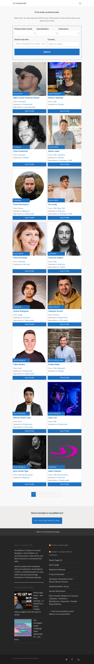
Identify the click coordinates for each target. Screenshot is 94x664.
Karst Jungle (54, 565)
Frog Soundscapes (56, 574)
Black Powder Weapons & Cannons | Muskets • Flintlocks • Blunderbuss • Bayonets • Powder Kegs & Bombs (63, 600)
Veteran (61, 104)
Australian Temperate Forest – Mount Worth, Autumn (61, 580)
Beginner (26, 211)
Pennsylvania (62, 474)
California (61, 155)
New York (61, 208)
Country (51, 39)
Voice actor (17, 93)
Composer (17, 147)
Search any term (21, 39)
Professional (27, 104)
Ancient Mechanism (57, 591)
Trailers (62, 267)
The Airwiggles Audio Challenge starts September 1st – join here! (28, 630)
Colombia (22, 101)
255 (51, 494)
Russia (20, 208)
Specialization (43, 29)
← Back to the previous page (47, 532)
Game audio (29, 213)
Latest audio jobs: (60, 545)
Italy (55, 261)
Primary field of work (23, 29)
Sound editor (53, 147)
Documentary (30, 107)
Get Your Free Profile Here (47, 521)
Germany (21, 155)
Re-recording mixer (55, 360)
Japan (20, 314)
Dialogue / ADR (66, 160)
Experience (64, 29)
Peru (20, 421)
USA (54, 101)
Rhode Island (27, 474)
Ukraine (56, 314)
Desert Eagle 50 (55, 560)
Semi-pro (61, 211)
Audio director (54, 307)
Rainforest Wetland (57, 569)
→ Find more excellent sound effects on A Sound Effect (61, 613)
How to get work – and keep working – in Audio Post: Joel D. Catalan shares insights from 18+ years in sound (29, 603)
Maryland (61, 368)
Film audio (64, 320)
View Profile (29, 111)
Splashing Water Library (59, 586)
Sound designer (54, 93)
